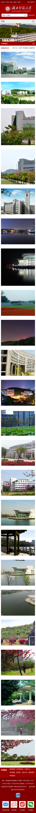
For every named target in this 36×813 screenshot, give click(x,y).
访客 (19, 2)
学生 (7, 2)
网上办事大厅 (31, 2)
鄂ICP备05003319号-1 (20, 786)
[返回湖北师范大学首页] (18, 9)
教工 (11, 2)
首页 (20, 48)
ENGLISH (31, 15)
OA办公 (3, 2)
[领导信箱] (5, 804)
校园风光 (32, 48)
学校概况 (25, 48)
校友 (15, 2)
